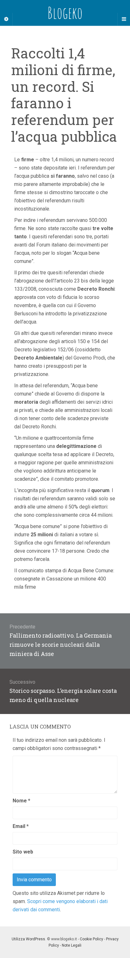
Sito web (23, 852)
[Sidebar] (6, 19)
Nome (21, 801)
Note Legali (71, 945)
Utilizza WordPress (28, 939)
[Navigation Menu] (123, 19)
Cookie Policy (91, 939)
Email (21, 826)
